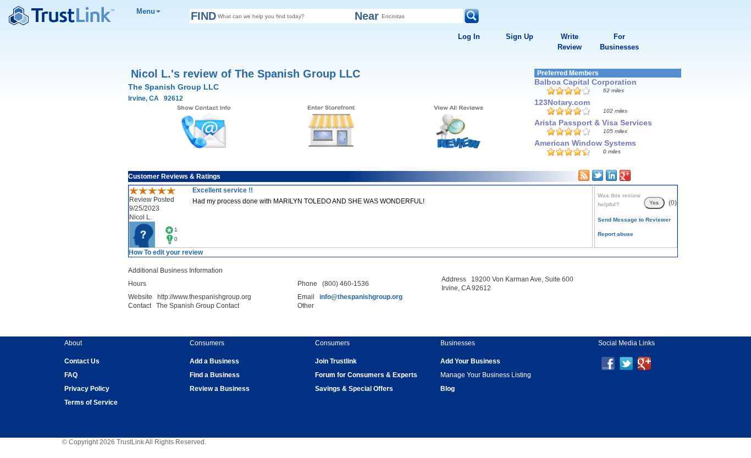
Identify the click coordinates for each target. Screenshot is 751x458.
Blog (447, 389)
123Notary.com (562, 102)
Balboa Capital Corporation (585, 82)
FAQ (71, 375)
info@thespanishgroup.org (360, 297)
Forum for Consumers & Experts (366, 375)
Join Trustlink (336, 361)
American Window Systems (585, 143)
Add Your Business (470, 361)
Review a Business (220, 389)
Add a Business (214, 361)
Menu (145, 11)
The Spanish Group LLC (173, 86)
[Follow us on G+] (644, 363)
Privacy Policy (86, 389)
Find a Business (215, 375)
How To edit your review (166, 252)
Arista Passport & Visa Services (593, 122)
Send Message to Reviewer (634, 220)
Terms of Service (91, 402)
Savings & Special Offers (354, 389)
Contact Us (82, 361)
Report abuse (615, 234)
